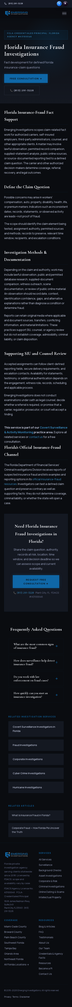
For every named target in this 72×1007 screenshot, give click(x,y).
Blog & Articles (47, 926)
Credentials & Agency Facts (51, 955)
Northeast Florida (13, 959)
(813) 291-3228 (25, 592)
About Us (44, 942)
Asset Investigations (50, 875)
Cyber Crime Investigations (29, 773)
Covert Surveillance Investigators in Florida (34, 729)
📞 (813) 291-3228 (22, 90)
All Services (45, 859)
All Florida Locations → (16, 964)
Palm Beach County (15, 937)
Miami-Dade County (15, 926)
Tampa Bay (10, 948)
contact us (36, 437)
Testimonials (46, 937)
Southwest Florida (14, 942)
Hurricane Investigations (27, 787)
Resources (45, 963)
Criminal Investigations (51, 886)
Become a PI (45, 968)
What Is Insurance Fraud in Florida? (31, 815)
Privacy (7, 996)
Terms (15, 996)
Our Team (44, 948)
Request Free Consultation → (35, 581)
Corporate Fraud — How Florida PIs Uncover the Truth (35, 830)
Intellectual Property (50, 897)
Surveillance (45, 864)
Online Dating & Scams (51, 891)
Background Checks (50, 870)
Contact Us (45, 973)
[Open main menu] (64, 13)
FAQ (41, 932)
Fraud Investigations (25, 745)
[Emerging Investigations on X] (65, 3)
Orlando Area (11, 953)
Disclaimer (25, 996)
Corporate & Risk (48, 881)
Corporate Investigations (28, 759)
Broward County (13, 932)
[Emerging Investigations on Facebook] (59, 3)
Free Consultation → (26, 78)
